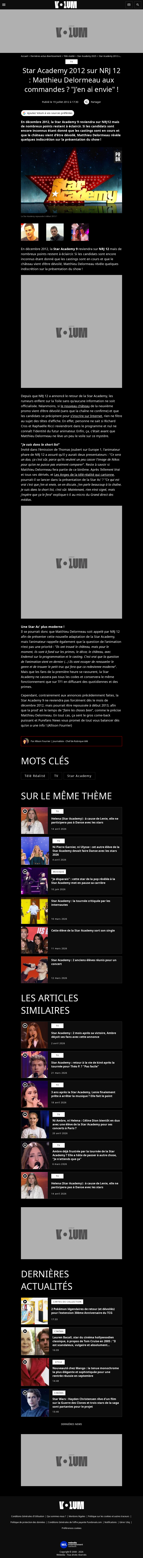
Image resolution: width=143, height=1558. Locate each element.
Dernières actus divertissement (46, 56)
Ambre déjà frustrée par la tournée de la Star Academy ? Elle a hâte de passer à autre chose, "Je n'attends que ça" (84, 1155)
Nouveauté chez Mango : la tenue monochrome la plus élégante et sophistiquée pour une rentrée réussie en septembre (85, 1372)
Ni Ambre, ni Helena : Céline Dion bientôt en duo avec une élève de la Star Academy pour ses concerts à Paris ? (86, 1124)
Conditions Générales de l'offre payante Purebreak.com (75, 1522)
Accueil (24, 56)
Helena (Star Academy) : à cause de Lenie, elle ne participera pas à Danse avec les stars (84, 820)
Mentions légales (77, 1516)
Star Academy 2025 (86, 56)
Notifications (110, 1522)
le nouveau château (75, 406)
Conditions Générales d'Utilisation (27, 1516)
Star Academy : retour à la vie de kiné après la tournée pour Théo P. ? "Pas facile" (83, 1064)
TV (56, 776)
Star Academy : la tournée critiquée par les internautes (80, 903)
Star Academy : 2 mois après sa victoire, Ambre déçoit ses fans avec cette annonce (83, 1035)
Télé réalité (35, 776)
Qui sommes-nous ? (56, 1516)
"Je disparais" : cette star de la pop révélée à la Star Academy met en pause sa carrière (83, 881)
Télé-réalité (69, 56)
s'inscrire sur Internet (86, 416)
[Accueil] (66, 4)
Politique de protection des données (27, 1522)
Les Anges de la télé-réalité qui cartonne (84, 474)
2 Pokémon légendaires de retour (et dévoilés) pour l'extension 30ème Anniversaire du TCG (83, 1311)
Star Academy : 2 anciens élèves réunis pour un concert (83, 962)
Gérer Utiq (124, 1522)
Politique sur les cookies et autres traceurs (108, 1516)
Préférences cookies (71, 1528)
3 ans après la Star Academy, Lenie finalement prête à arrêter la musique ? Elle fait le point (83, 1094)
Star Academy (79, 776)
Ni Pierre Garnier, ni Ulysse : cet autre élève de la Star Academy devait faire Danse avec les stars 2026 (85, 851)
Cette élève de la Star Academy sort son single (83, 930)
